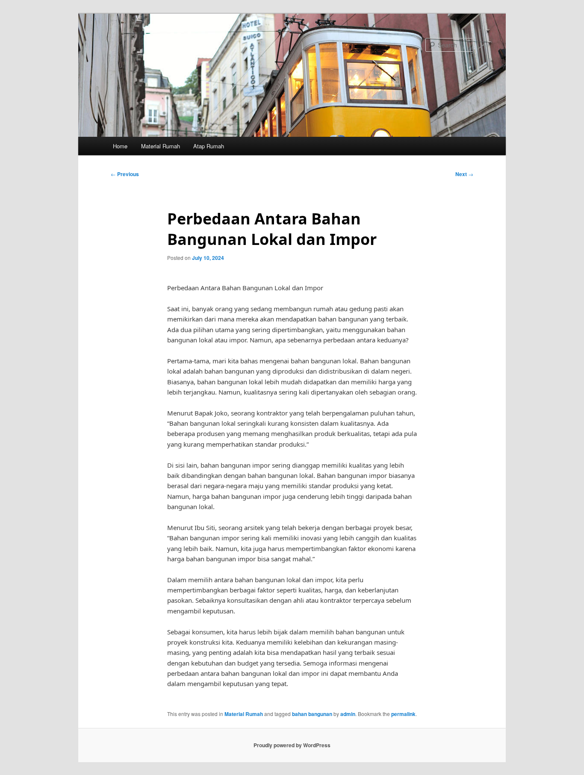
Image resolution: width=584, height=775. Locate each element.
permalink (403, 714)
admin (347, 714)
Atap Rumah (208, 146)
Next (464, 174)
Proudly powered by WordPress (292, 745)
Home (120, 146)
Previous (125, 174)
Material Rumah (160, 146)
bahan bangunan (312, 714)
